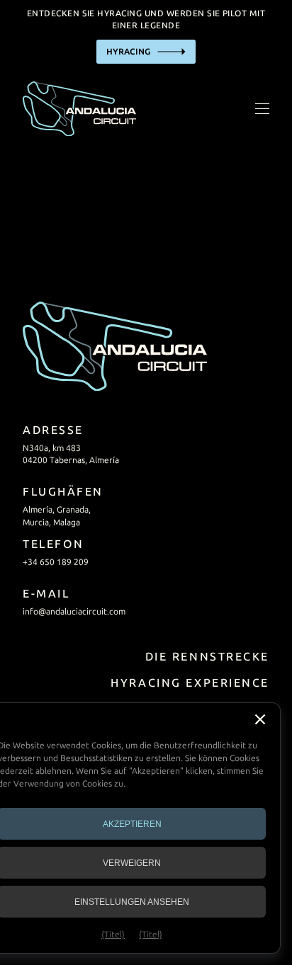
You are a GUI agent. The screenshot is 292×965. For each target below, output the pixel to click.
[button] (260, 719)
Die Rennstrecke (207, 656)
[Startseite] (79, 109)
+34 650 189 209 (56, 562)
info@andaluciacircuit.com (74, 612)
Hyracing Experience (190, 683)
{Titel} (113, 935)
